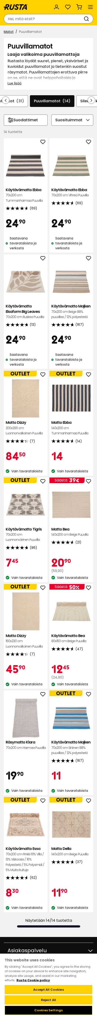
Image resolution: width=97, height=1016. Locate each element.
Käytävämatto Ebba (24, 195)
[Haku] (87, 18)
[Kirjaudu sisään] (56, 7)
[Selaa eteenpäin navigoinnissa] (91, 100)
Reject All (48, 1000)
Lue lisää (14, 83)
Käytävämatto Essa (25, 859)
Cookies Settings (48, 1010)
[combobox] (44, 18)
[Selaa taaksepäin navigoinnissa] (5, 100)
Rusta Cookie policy (33, 980)
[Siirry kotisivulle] (16, 7)
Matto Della (69, 851)
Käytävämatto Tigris (24, 534)
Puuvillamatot (52, 101)
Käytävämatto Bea (68, 638)
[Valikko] (90, 7)
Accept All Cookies (48, 989)
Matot (9, 31)
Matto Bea (69, 532)
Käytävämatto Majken (70, 311)
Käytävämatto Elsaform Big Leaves (25, 311)
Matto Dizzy (24, 428)
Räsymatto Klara (26, 745)
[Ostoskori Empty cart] (79, 7)
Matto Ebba (69, 428)
